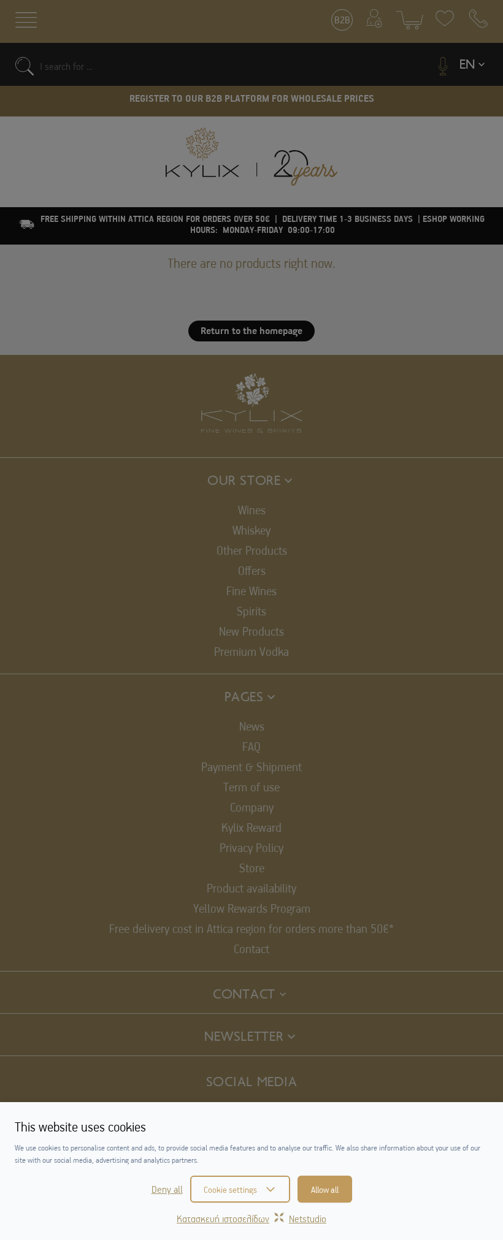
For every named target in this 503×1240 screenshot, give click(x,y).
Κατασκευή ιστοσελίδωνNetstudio (251, 1218)
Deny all (167, 1189)
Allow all (325, 1189)
